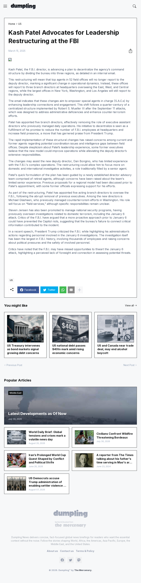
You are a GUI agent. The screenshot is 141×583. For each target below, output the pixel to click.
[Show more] (79, 289)
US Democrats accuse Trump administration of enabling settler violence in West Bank (47, 482)
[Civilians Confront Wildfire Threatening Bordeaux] (84, 437)
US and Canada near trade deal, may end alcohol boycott (115, 349)
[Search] (134, 6)
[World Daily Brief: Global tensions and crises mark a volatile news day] (16, 437)
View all (129, 305)
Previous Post (14, 365)
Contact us (67, 550)
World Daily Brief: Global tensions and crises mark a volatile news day (47, 435)
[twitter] (70, 560)
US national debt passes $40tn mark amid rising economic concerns (68, 349)
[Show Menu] (5, 6)
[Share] (129, 51)
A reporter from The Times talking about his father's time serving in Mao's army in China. (115, 458)
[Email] (71, 289)
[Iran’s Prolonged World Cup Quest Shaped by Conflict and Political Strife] (16, 460)
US (19, 23)
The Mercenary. (83, 570)
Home (11, 23)
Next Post (128, 365)
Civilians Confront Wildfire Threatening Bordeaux (114, 435)
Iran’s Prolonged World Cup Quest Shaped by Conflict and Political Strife (47, 458)
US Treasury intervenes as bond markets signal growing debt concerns (23, 349)
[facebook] (62, 560)
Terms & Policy (85, 550)
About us (52, 550)
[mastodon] (79, 560)
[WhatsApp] (62, 289)
